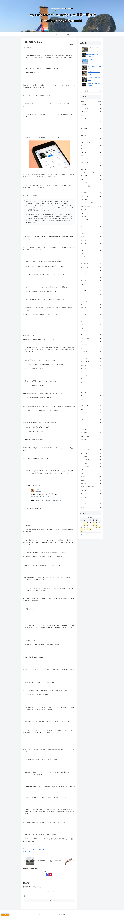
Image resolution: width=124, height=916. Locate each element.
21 (99, 527)
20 (96, 527)
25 (90, 529)
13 (96, 525)
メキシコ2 (32, 868)
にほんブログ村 (27, 851)
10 (87, 525)
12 (93, 525)
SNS (37, 868)
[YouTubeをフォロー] (50, 874)
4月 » (84, 535)
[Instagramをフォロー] (47, 874)
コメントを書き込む (49, 900)
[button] (100, 91)
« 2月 (81, 535)
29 (81, 531)
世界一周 (26, 868)
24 (87, 529)
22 (81, 529)
